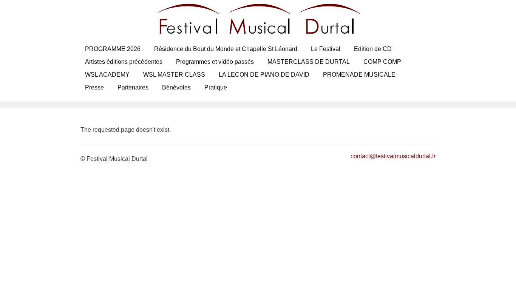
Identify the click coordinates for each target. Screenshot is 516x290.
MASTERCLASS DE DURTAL (308, 62)
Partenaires (132, 87)
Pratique (215, 87)
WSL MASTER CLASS (174, 74)
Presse (94, 87)
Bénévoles (176, 87)
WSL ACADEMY (107, 74)
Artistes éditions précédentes (123, 62)
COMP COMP (382, 62)
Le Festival (325, 49)
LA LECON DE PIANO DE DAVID (264, 74)
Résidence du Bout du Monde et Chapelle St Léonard (225, 49)
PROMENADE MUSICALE (359, 74)
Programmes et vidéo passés (215, 62)
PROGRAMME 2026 (113, 49)
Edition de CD (373, 49)
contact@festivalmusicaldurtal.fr (393, 156)
